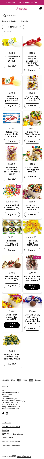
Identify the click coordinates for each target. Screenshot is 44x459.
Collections (13, 21)
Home (4, 21)
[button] (40, 9)
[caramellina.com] (21, 9)
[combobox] (22, 15)
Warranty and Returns (11, 426)
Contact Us (6, 422)
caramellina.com (24, 456)
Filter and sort (14, 27)
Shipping (5, 430)
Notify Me (32, 286)
